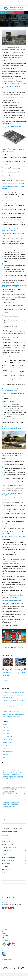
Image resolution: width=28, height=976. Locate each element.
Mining (12, 780)
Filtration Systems (6, 774)
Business (5, 724)
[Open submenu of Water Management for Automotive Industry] (25, 829)
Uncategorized (6, 745)
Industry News (6, 727)
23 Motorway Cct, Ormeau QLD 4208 (12, 904)
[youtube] (9, 908)
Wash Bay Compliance (8, 751)
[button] (3, 669)
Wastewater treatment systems (9, 800)
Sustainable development (8, 791)
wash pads (22, 793)
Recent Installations (7, 742)
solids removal (6, 789)
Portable (21, 783)
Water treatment (14, 804)
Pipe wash (11, 783)
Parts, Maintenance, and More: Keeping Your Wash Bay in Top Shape (20, 671)
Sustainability (13, 789)
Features (16, 772)
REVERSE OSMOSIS (6, 787)
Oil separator (18, 780)
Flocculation (5, 776)
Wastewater (12, 795)
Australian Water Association (16, 765)
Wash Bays (19, 647)
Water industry (6, 802)
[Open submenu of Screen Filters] (25, 867)
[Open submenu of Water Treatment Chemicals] (25, 876)
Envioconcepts (6, 647)
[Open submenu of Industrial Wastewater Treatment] (25, 848)
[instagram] (6, 908)
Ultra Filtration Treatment (8, 793)
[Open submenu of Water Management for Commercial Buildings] (25, 826)
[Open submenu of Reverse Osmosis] (25, 879)
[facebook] (3, 908)
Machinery (15, 778)
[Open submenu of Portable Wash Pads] (25, 886)
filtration (21, 772)
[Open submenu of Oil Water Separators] (25, 870)
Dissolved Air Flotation (14, 770)
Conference (18, 768)
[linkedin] (12, 908)
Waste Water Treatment (8, 798)
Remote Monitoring (7, 785)
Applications (5, 765)
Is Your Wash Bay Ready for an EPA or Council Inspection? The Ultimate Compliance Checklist (7, 672)
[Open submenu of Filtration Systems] (25, 864)
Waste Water (5, 795)
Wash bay (17, 793)
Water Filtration (21, 800)
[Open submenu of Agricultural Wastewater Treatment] (25, 832)
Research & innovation (17, 785)
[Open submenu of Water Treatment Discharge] (25, 861)
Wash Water (5, 757)
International (20, 776)
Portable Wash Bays (7, 736)
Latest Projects (6, 730)
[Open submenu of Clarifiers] (25, 873)
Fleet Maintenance (15, 774)
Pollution (16, 783)
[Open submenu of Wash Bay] (25, 882)
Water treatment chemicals (8, 806)
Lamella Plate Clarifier (7, 778)
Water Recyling (6, 804)
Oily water (5, 783)
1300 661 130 (6, 900)
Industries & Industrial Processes (9, 816)
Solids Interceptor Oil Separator (18, 787)
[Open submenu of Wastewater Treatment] (25, 845)
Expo (12, 772)
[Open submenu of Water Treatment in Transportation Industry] (25, 822)
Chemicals (5, 768)
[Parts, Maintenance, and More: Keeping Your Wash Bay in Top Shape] (20, 658)
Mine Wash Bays (6, 780)
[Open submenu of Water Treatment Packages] (25, 858)
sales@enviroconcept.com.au (11, 902)
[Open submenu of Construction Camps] (25, 851)
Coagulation (11, 768)
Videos (4, 748)
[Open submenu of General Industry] (25, 839)
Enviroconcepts (6, 772)
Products (4, 854)
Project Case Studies (7, 739)
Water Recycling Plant (14, 802)
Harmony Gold (12, 776)
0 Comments (6, 679)
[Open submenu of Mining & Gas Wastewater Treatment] (25, 819)
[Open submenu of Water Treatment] (25, 842)
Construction (5, 770)
